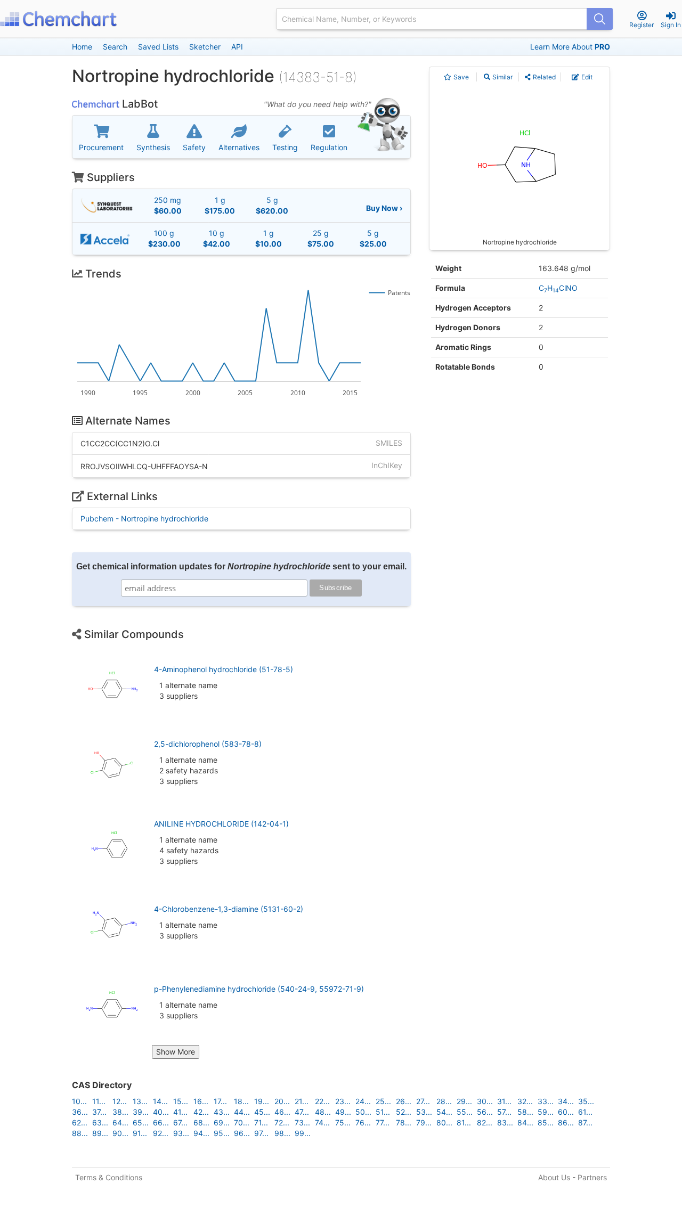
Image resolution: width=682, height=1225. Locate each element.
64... (120, 1122)
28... (444, 1101)
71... (261, 1122)
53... (424, 1111)
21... (301, 1101)
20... (282, 1101)
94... (201, 1133)
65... (141, 1122)
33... (546, 1101)
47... (302, 1111)
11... (98, 1101)
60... (566, 1111)
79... (424, 1122)
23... (343, 1101)
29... (464, 1101)
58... (525, 1111)
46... (282, 1111)
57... (504, 1111)
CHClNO (558, 287)
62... (79, 1122)
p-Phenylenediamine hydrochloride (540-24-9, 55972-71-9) (259, 988)
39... (141, 1111)
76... (363, 1122)
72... (281, 1122)
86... (566, 1122)
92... (160, 1133)
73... (302, 1122)
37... (99, 1111)
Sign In (671, 25)
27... (423, 1101)
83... (505, 1122)
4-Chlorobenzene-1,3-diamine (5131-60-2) (228, 908)
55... (465, 1111)
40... (161, 1111)
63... (100, 1122)
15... (180, 1101)
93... (181, 1133)
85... (546, 1122)
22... (322, 1101)
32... (525, 1101)
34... (566, 1101)
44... (242, 1111)
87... (585, 1122)
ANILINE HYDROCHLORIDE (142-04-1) (221, 823)
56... (485, 1111)
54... (444, 1111)
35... (586, 1101)
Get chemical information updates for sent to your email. (241, 566)
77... (382, 1122)
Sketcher (205, 46)
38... (120, 1111)
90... (120, 1133)
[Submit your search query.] (600, 19)
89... (100, 1133)
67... (180, 1122)
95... (222, 1133)
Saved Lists (158, 46)
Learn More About (570, 46)
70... (241, 1122)
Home (82, 46)
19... (261, 1101)
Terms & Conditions (108, 1177)
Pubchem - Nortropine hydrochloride (144, 518)
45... (262, 1111)
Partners (592, 1177)
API (237, 46)
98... (282, 1133)
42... (201, 1111)
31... (504, 1101)
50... (363, 1111)
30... (485, 1101)
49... (343, 1111)
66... (161, 1122)
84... (525, 1122)
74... (322, 1122)
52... (403, 1111)
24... (363, 1101)
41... (180, 1111)
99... (303, 1133)
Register (641, 25)
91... (140, 1133)
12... (119, 1101)
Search (115, 46)
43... (222, 1111)
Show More (175, 1051)
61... (585, 1111)
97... (261, 1133)
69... (222, 1122)
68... (201, 1122)
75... (343, 1122)
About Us (554, 1177)
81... (464, 1122)
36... (80, 1111)
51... (383, 1111)
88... (80, 1133)
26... (403, 1101)
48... (323, 1111)
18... (241, 1101)
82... (484, 1122)
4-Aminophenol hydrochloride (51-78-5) (223, 669)
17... (220, 1101)
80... (444, 1122)
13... (140, 1101)
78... (403, 1122)
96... (242, 1133)
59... (546, 1111)
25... (383, 1101)
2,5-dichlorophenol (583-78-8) (208, 743)
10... (79, 1101)
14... (160, 1101)
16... (200, 1101)
